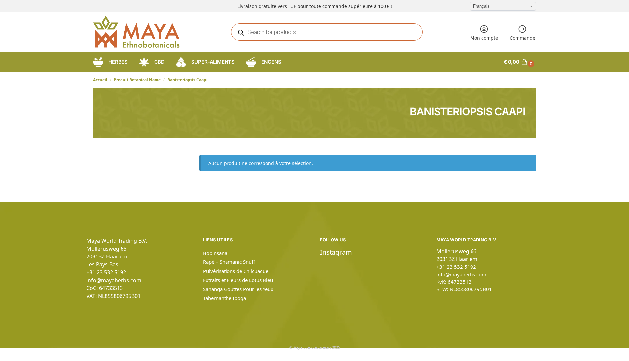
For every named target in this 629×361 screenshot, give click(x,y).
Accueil (100, 80)
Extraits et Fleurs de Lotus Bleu (238, 280)
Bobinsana (215, 253)
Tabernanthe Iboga (224, 298)
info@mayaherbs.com (114, 280)
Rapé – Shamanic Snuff (229, 261)
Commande (522, 38)
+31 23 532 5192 (106, 272)
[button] (520, 62)
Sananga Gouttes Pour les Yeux (238, 289)
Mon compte (484, 38)
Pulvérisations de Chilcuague (235, 271)
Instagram (336, 252)
